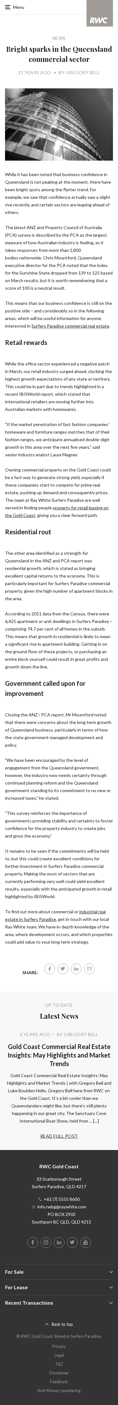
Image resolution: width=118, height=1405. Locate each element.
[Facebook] (49, 968)
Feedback (59, 1381)
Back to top (62, 1324)
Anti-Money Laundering (59, 1390)
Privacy (59, 1346)
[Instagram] (46, 1242)
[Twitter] (63, 968)
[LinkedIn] (76, 968)
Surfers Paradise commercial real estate (70, 326)
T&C (59, 1363)
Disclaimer (59, 1372)
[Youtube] (85, 1242)
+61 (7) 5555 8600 (62, 1199)
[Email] (89, 968)
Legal (59, 1355)
